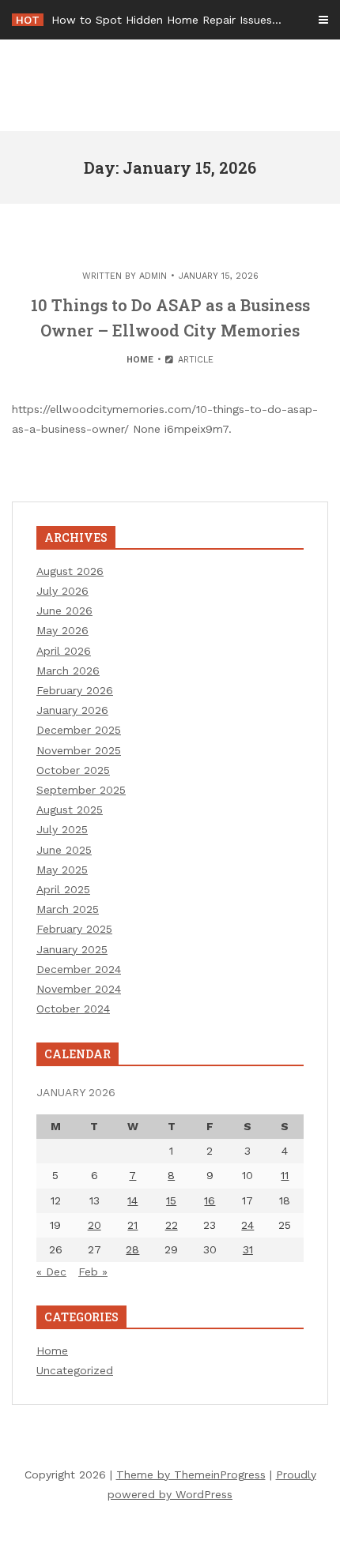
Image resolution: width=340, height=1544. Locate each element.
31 (248, 1249)
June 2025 (64, 849)
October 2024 (73, 1008)
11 (285, 1175)
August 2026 (70, 571)
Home (140, 360)
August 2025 (69, 809)
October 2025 (73, 770)
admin (153, 276)
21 (132, 1225)
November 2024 (78, 988)
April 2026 (63, 650)
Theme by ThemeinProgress (191, 1474)
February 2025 (74, 928)
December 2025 (78, 729)
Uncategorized (74, 1370)
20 (94, 1225)
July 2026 (62, 590)
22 (171, 1225)
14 (132, 1200)
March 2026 (68, 670)
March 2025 (67, 909)
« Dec (51, 1271)
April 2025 (63, 889)
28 (132, 1249)
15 (171, 1200)
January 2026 (72, 710)
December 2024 (78, 969)
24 (247, 1225)
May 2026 (62, 630)
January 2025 (72, 949)
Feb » (93, 1271)
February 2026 (74, 690)
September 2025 (81, 789)
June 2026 (64, 610)
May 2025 (62, 869)
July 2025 (62, 829)
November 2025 (78, 750)
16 (209, 1200)
